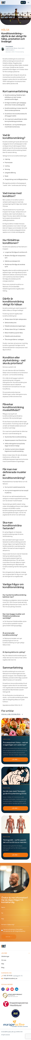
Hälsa (5, 29)
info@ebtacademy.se (10, 978)
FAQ (2, 964)
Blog (2, 967)
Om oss (3, 960)
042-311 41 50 (7, 975)
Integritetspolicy (20, 931)
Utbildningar (5, 956)
